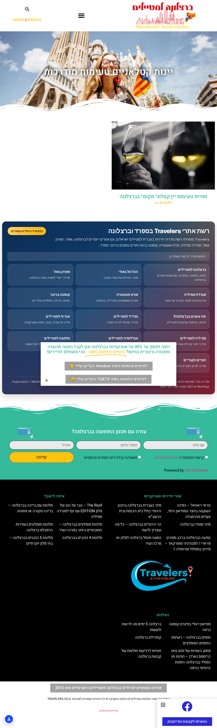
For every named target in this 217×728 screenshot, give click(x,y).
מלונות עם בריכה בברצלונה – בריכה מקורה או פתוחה (30, 508)
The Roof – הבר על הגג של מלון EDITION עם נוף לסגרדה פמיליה (79, 511)
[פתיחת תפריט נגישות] (9, 719)
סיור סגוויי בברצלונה (195, 524)
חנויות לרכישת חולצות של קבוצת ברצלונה (141, 653)
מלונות (19, 20)
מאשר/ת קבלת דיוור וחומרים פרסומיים (110, 457)
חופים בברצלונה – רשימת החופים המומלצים (191, 640)
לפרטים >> (163, 203)
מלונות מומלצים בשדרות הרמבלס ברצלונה (34, 527)
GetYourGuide (196, 470)
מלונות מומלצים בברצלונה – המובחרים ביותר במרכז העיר (80, 527)
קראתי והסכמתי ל (179, 457)
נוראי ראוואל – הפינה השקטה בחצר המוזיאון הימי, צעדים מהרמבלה (189, 511)
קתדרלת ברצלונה (148, 637)
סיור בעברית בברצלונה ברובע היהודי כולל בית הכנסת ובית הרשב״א (139, 511)
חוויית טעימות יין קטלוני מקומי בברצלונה (163, 196)
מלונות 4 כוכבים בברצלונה (82, 538)
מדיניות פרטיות (108, 711)
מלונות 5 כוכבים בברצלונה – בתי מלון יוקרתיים (31, 540)
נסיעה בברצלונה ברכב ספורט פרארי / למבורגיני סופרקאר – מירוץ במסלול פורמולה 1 (188, 543)
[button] (81, 16)
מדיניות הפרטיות (167, 457)
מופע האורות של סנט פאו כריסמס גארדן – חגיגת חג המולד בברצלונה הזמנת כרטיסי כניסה (191, 659)
